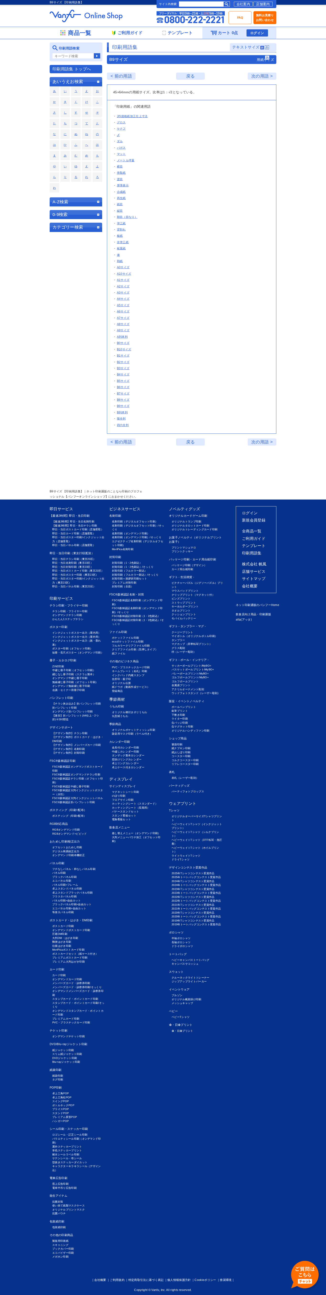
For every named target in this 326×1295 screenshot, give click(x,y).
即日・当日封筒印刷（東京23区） (72, 566)
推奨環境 (225, 1280)
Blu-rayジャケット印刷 (66, 1061)
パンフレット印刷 (61, 698)
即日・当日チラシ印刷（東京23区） (74, 559)
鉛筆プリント (180, 710)
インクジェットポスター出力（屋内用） (76, 632)
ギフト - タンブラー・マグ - (187, 626)
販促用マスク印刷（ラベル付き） (132, 733)
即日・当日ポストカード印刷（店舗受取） (78, 529)
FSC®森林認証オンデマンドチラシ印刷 (76, 774)
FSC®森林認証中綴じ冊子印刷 (70, 786)
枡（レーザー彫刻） (184, 651)
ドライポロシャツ (182, 946)
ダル (120, 141)
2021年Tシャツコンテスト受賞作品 (193, 904)
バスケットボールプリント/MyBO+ (193, 669)
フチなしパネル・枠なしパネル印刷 (73, 869)
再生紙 (121, 198)
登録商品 (117, 691)
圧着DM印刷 (59, 933)
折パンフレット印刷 (64, 707)
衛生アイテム (58, 1195)
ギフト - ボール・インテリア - (189, 660)
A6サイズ (123, 311)
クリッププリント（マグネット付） (193, 594)
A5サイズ (123, 305)
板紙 (120, 235)
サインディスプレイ (122, 786)
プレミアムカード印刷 (65, 1018)
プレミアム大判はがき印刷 (68, 961)
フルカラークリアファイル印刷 (131, 645)
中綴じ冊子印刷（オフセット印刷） (73, 670)
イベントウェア (179, 989)
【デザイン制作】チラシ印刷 (69, 733)
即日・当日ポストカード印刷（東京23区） (78, 570)
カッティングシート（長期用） (131, 807)
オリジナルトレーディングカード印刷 (194, 529)
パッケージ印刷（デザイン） (189, 565)
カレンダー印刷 (119, 741)
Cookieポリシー (205, 1280)
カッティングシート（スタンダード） (135, 803)
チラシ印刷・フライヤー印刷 (69, 605)
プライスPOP (60, 1109)
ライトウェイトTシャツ (186, 855)
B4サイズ (123, 374)
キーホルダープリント (185, 606)
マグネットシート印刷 (125, 791)
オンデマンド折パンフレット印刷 (72, 711)
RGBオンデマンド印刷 (66, 829)
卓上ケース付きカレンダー (128, 767)
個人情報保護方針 (179, 1280)
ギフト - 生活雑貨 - (181, 577)
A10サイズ (124, 273)
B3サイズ (123, 368)
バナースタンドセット (125, 811)
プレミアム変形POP (64, 1117)
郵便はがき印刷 (61, 941)
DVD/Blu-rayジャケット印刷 (68, 1044)
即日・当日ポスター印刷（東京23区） (75, 574)
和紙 (120, 261)
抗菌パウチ (59, 1213)
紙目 (120, 204)
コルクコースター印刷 (185, 760)
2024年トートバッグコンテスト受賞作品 (196, 885)
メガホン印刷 (60, 1256)
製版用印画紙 (60, 1240)
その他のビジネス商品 (124, 661)
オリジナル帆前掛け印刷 (186, 999)
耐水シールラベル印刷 (65, 1154)
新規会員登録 (253, 520)
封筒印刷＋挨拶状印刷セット (129, 578)
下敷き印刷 (178, 714)
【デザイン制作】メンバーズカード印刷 (76, 744)
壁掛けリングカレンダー (127, 759)
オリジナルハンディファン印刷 (190, 730)
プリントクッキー (182, 551)
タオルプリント (181, 610)
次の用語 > (262, 76)
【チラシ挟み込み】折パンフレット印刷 (76, 703)
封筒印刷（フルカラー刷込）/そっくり (135, 574)
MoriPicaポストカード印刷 (68, 949)
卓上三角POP (60, 1093)
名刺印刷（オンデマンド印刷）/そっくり (136, 537)
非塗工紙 (123, 242)
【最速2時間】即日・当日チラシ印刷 (74, 525)
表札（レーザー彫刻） (185, 777)
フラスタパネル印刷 (64, 896)
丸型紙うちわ (120, 716)
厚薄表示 (123, 185)
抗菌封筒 (57, 1201)
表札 (172, 772)
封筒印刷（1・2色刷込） (127, 562)
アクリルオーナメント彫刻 (188, 689)
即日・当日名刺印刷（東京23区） (72, 562)
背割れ (121, 229)
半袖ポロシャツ (181, 938)
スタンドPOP (60, 1113)
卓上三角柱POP (62, 1097)
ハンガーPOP (60, 1121)
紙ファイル (119, 653)
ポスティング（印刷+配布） (68, 810)
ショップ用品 (178, 738)
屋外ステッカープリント (67, 1146)
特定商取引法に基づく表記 (146, 1280)
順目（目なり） (127, 217)
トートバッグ (178, 954)
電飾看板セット (121, 819)
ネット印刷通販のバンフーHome (257, 605)
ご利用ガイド (253, 539)
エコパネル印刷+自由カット (69, 908)
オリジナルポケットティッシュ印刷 (133, 729)
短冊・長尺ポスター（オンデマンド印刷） (78, 652)
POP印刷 (56, 1087)
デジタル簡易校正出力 (65, 851)
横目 (120, 166)
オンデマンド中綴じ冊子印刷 (69, 678)
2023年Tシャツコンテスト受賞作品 (193, 889)
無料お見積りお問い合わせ (265, 18)
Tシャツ (174, 810)
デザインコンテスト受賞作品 (188, 867)
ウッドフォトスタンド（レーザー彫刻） (196, 693)
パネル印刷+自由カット (66, 900)
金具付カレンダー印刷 (125, 747)
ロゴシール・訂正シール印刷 (69, 1134)
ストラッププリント (184, 602)
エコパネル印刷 (61, 880)
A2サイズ (123, 286)
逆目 (120, 179)
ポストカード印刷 (63, 926)
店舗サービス (253, 571)
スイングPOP (60, 1101)
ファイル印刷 (118, 632)
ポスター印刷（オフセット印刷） (72, 648)
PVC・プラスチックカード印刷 (71, 1022)
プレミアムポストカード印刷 (69, 957)
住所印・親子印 (121, 679)
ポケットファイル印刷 (125, 637)
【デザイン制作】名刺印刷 (68, 749)
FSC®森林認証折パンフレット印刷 (73, 802)
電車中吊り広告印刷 (64, 1187)
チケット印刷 (58, 1030)
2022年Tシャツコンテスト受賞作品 (193, 896)
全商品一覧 (252, 531)
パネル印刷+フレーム (65, 884)
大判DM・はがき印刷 (65, 938)
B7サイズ (123, 393)
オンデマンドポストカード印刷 (71, 930)
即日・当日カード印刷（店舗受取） (73, 533)
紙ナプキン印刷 (181, 748)
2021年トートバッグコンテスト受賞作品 (196, 908)
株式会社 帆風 (254, 564)
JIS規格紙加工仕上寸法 (132, 116)
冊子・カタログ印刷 (63, 660)
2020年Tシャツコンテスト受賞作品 (193, 912)
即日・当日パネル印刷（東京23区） (74, 586)
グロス (121, 122)
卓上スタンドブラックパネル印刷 (72, 892)
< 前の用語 (121, 76)
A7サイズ (123, 318)
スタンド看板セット (124, 815)
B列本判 (122, 412)
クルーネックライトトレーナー (190, 977)
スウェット (176, 972)
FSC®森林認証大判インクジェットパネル (77, 798)
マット (121, 154)
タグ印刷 (57, 1079)
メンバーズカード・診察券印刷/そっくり (77, 987)
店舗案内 (263, 4)
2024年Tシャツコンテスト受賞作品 (193, 881)
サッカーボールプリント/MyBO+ (191, 665)
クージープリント (182, 632)
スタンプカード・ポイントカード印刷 (75, 998)
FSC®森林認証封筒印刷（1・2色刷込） (136, 616)
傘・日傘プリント (181, 1025)
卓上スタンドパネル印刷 (67, 888)
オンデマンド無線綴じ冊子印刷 (71, 685)
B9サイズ (123, 406)
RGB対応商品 (59, 824)
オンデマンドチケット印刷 (68, 1036)
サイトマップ (253, 579)
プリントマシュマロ (184, 547)
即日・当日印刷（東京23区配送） (72, 553)
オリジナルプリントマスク (68, 1209)
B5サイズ (123, 381)
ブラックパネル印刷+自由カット (72, 904)
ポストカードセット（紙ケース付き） (75, 953)
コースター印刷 (181, 756)
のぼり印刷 (119, 795)
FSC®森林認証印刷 (62, 761)
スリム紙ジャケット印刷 (67, 1054)
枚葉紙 (121, 248)
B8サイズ (123, 399)
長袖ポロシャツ (181, 942)
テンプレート (253, 546)
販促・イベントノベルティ (186, 701)
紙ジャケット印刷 (63, 1050)
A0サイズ (123, 267)
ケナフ (121, 128)
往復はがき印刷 (61, 945)
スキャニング (60, 1244)
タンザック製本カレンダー (128, 755)
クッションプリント (184, 614)
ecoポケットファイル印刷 (127, 641)
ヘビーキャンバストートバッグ (190, 959)
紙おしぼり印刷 (181, 752)
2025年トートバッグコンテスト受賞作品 (196, 877)
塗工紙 (121, 223)
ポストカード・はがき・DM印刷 (71, 920)
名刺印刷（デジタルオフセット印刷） (135, 521)
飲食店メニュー (119, 827)
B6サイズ (123, 387)
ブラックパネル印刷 (64, 876)
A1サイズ (123, 280)
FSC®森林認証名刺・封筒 (126, 594)
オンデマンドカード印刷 (67, 979)
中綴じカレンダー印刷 (125, 751)
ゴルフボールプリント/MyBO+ (190, 677)
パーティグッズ (179, 785)
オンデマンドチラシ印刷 (67, 615)
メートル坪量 (126, 160)
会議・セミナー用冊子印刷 (68, 690)
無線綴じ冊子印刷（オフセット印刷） (75, 682)
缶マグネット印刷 (182, 726)
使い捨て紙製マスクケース (68, 1205)
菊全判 (121, 418)
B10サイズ (124, 349)
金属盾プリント (181, 685)
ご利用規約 (117, 1280)
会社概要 (250, 586)
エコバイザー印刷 (63, 1252)
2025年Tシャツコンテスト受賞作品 (193, 873)
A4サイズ (123, 298)
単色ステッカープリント (67, 1150)
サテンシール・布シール (67, 1158)
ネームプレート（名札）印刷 (129, 671)
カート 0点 (228, 33)
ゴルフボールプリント (185, 681)
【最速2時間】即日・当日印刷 (69, 515)
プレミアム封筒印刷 (124, 582)
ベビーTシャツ (180, 1017)
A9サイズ (123, 330)
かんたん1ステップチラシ (68, 619)
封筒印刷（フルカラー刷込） (129, 570)
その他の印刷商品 (61, 1235)
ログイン (257, 33)
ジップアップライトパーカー (189, 981)
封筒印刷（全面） (123, 586)
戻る (190, 76)
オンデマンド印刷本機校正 (68, 855)
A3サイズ (123, 292)
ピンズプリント (181, 598)
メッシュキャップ (182, 1003)
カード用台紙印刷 (182, 569)
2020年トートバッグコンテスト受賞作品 (196, 916)
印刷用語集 (252, 553)
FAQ (240, 17)
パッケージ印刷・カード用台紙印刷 (192, 559)
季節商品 (115, 724)
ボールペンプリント (184, 706)
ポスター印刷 (58, 627)
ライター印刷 (180, 718)
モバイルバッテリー (184, 618)
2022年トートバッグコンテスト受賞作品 (196, 900)
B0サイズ (123, 343)
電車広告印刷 (58, 1178)
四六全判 (123, 425)
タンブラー (178, 640)
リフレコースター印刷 (185, 764)
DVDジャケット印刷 (64, 1058)
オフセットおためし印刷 (67, 847)
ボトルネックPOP (63, 1105)
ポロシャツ (176, 932)
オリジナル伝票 (121, 683)
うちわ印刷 (116, 706)
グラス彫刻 (178, 648)
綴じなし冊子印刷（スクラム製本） (73, 674)
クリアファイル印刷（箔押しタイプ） (135, 649)
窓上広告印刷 (60, 1183)
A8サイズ (123, 324)
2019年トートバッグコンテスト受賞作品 (196, 924)
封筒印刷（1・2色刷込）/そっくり (132, 566)
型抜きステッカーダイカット (69, 1162)
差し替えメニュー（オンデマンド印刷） (136, 833)
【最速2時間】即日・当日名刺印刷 (73, 521)
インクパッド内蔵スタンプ (128, 675)
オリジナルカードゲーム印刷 (188, 515)
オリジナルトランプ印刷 (186, 521)
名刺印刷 (115, 515)
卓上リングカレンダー (125, 763)
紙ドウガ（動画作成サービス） (131, 686)
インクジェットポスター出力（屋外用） (76, 636)
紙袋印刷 (55, 1070)
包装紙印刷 (57, 1221)
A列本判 (122, 336)
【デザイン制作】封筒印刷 (68, 752)
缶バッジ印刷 (180, 722)
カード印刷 (57, 969)
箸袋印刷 (177, 744)
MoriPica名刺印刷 (122, 549)
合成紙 (121, 192)
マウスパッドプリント (185, 590)
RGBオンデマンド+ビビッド (69, 833)
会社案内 (243, 4)
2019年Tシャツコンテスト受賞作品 (193, 920)
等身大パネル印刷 (63, 912)
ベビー (173, 1011)
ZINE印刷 (58, 666)
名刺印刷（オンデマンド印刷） (131, 533)
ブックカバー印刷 (63, 1248)
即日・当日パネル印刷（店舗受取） (73, 545)
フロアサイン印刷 (123, 799)
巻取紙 (121, 172)
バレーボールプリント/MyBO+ (190, 673)
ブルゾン (177, 995)
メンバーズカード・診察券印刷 (71, 983)
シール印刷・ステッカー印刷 (69, 1129)
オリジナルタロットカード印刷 (190, 525)
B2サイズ (123, 362)
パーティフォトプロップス (188, 791)
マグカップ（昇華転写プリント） (192, 643)
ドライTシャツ (180, 859)
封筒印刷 (115, 557)
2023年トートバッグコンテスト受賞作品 (196, 892)
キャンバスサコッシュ (185, 963)
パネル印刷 (57, 863)
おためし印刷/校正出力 (65, 841)
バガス (121, 147)
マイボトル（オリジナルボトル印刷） (194, 636)
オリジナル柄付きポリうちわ (129, 712)
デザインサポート (61, 727)
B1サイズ (123, 355)
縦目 (120, 210)
